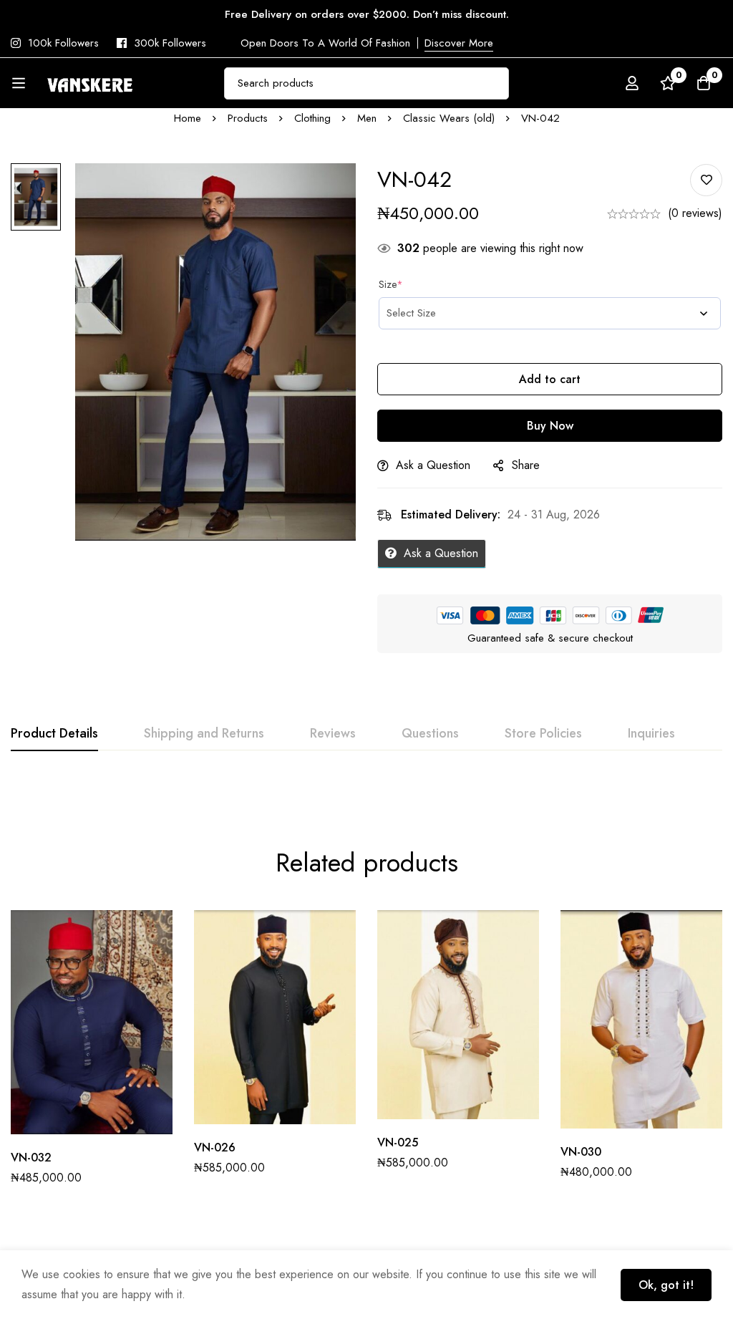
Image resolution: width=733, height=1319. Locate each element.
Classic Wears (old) (449, 118)
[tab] (54, 734)
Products (248, 118)
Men (367, 118)
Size (391, 284)
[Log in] (632, 83)
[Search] (493, 83)
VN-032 (31, 1157)
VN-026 (215, 1147)
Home (187, 118)
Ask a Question (433, 465)
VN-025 (397, 1142)
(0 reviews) (695, 213)
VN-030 (580, 1152)
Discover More (458, 43)
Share (526, 465)
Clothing (312, 118)
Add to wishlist (706, 180)
